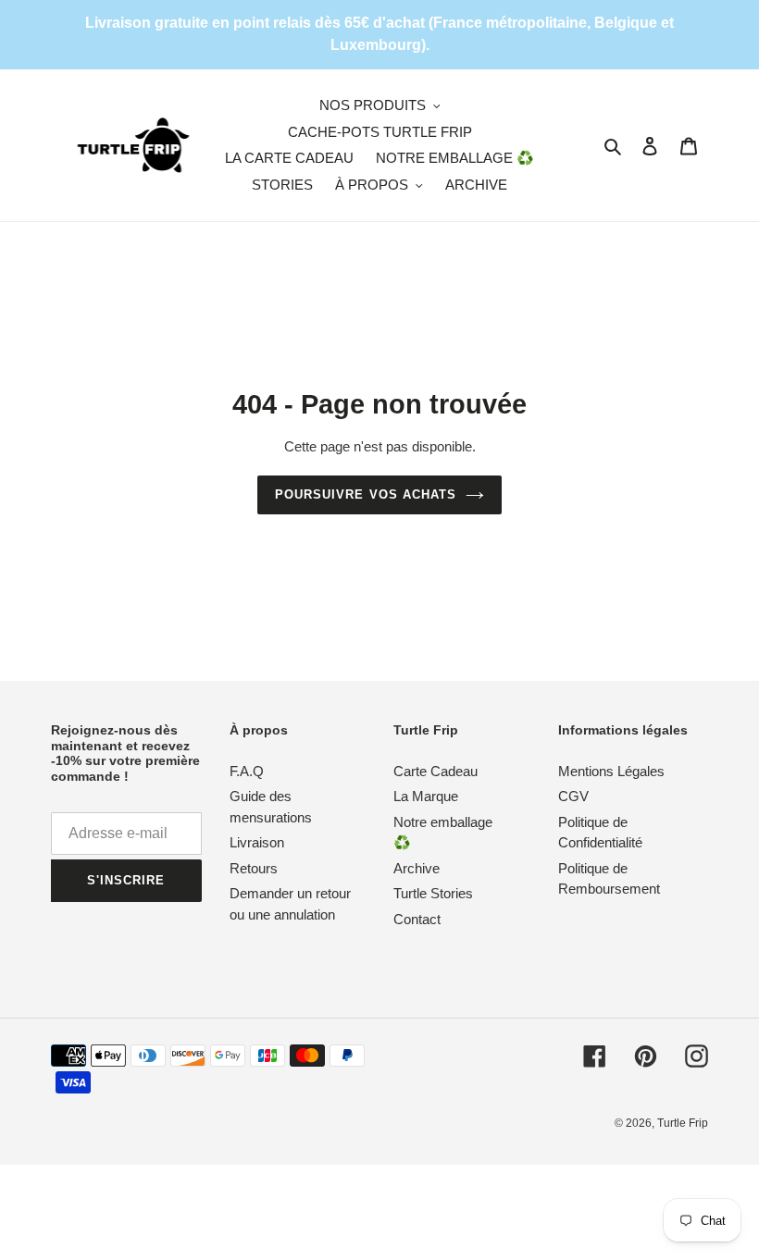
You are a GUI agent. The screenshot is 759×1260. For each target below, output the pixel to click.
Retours (254, 868)
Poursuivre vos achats (365, 494)
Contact (417, 919)
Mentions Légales (611, 771)
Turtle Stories (433, 893)
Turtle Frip (682, 1123)
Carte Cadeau (435, 771)
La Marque (425, 796)
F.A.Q (247, 771)
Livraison (257, 842)
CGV (573, 796)
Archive (416, 868)
